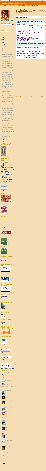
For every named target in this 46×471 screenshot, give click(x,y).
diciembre (3, 44)
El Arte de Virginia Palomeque (5, 426)
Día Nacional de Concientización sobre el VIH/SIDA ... (7, 73)
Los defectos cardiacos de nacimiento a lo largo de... (7, 70)
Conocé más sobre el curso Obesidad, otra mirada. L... (8, 78)
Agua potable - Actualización (5, 98)
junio (2, 48)
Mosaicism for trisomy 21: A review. (21, 36)
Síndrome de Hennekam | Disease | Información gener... (8, 100)
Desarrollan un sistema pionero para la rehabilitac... (7, 122)
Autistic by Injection (4, 434)
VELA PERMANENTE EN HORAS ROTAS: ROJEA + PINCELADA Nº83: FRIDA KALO (9, 397)
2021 (2, 39)
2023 (2, 38)
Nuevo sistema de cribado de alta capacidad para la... (7, 84)
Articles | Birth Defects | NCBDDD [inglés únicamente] (7, 65)
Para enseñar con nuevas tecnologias (6, 136)
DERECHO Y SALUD (4, 459)
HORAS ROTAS (3, 395)
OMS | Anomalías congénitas (5, 71)
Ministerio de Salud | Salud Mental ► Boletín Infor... (7, 74)
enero (2, 137)
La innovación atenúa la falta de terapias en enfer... (7, 112)
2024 (2, 37)
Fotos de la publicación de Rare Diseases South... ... (7, 86)
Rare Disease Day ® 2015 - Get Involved (6, 89)
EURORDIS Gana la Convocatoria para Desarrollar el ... (8, 97)
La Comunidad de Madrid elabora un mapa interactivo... (8, 134)
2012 (2, 139)
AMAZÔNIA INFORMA (4, 451)
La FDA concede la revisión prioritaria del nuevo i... (7, 81)
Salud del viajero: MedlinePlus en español (6, 105)
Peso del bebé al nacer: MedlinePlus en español (7, 101)
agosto (3, 47)
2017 (2, 42)
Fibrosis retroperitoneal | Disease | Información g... (7, 102)
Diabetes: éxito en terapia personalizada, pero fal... (7, 107)
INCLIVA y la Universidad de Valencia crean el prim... (7, 82)
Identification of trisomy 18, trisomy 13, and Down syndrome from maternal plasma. (27, 55)
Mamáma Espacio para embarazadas (6, 458)
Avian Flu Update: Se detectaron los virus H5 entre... (7, 53)
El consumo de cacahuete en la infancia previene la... (7, 130)
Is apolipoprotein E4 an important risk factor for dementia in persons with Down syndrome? (28, 32)
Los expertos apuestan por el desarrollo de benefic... (7, 123)
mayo (2, 49)
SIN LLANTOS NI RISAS (7, 446)
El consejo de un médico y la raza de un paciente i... (7, 59)
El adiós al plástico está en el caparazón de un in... (7, 135)
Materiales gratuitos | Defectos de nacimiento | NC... (7, 67)
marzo (2, 50)
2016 (2, 43)
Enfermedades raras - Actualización (6, 91)
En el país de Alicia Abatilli (5, 424)
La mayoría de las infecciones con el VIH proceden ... (7, 56)
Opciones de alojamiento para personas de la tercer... (7, 106)
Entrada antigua (43, 96)
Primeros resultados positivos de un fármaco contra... (7, 116)
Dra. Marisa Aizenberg (4, 411)
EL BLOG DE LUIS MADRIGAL (5, 416)
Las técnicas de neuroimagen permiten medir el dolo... (8, 133)
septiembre (3, 46)
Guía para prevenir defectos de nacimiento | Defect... (7, 68)
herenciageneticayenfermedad (13, 3)
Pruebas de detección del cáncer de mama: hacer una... (8, 79)
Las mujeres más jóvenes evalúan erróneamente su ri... (8, 114)
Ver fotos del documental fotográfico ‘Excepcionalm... (7, 88)
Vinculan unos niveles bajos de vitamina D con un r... (7, 125)
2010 (2, 140)
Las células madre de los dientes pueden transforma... (8, 108)
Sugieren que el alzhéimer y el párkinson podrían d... (7, 118)
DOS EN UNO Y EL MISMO (5, 417)
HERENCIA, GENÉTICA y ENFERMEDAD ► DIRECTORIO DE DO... (7, 52)
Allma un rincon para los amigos (6, 457)
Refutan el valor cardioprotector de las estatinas (7, 120)
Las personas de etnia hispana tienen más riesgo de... (8, 131)
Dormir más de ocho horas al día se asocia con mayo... (8, 92)
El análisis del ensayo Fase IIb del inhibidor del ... (7, 83)
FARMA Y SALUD (4, 454)
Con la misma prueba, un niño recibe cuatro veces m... (8, 95)
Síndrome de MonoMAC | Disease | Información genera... (8, 103)
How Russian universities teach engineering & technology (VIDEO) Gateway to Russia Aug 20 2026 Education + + (7, 377)
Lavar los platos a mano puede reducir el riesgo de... (7, 104)
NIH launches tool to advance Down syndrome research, (35, 27)
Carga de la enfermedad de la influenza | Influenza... (7, 54)
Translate (6, 32)
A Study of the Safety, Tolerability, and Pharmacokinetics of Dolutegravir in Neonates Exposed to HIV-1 (7, 373)
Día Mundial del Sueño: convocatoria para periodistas (7, 128)
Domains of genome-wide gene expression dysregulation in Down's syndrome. (26, 57)
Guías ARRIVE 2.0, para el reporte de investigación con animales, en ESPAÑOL (9, 380)
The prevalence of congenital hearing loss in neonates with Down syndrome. (26, 34)
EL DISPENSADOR (4, 375)
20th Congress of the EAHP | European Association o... (8, 87)
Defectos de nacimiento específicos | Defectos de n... (7, 66)
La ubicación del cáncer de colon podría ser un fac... (7, 63)
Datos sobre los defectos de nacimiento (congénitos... (8, 69)
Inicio (31, 96)
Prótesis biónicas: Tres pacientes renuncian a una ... (7, 129)
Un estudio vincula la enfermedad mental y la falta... (7, 61)
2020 (2, 40)
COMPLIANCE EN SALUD (8, 390)
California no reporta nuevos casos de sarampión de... (8, 58)
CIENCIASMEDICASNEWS (5, 384)
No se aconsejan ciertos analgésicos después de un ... (8, 62)
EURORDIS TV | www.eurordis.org (5, 90)
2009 (2, 141)
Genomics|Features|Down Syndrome (20, 12)
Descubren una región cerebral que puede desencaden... (8, 132)
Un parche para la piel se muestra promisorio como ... (7, 127)
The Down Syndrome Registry (35, 28)
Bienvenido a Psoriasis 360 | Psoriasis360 (7, 460)
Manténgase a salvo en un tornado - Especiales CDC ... (8, 72)
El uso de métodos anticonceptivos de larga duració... (7, 60)
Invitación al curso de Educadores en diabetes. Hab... (7, 99)
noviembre (3, 45)
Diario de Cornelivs (4, 400)
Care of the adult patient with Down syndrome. (22, 40)
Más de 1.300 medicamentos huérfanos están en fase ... (8, 121)
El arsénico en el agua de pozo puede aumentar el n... (7, 57)
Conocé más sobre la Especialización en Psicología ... (8, 76)
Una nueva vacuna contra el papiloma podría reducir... (8, 85)
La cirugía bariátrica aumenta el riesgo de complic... (7, 110)
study (32, 52)
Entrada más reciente (18, 96)
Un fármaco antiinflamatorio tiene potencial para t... (7, 80)
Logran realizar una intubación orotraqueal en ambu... (7, 119)
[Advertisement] (22, 89)
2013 (2, 138)
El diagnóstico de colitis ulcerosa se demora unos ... (7, 117)
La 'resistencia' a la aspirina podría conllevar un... (7, 55)
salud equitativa (7, 163)
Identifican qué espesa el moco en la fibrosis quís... (7, 93)
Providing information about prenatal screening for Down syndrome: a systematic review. (27, 38)
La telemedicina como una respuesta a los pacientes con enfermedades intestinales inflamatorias (9, 413)
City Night (6, 427)
